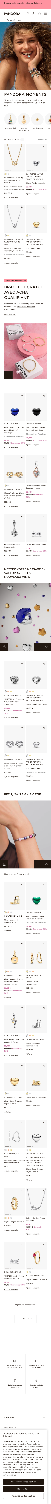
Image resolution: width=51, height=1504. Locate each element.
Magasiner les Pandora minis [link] (17, 874)
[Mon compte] (34, 13)
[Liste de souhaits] (22, 146)
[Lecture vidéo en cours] (38, 647)
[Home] (12, 13)
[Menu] (45, 13)
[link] (25, 351)
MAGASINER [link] (10, 315)
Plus (6, 105)
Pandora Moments (14, 20)
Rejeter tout (23, 1489)
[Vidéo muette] (47, 647)
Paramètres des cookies (23, 1496)
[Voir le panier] (39, 13)
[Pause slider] (8, 375)
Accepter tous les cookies (23, 1482)
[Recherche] (28, 13)
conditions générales (26, 307)
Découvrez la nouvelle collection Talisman (23, 2)
